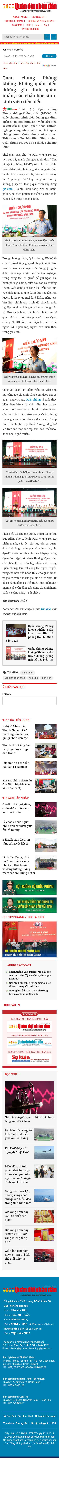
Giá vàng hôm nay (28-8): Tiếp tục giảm (16, 1215)
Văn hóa (6, 49)
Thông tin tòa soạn (45, 1416)
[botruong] (29, 887)
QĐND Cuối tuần (14, 21)
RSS (53, 1423)
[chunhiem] (29, 905)
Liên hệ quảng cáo (39, 1423)
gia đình (7, 189)
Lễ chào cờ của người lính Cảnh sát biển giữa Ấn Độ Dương (17, 825)
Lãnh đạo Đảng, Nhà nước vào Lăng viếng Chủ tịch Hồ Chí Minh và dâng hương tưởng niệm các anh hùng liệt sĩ (18, 865)
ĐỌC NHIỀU (12, 1074)
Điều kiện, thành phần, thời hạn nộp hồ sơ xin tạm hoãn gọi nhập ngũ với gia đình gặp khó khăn (18, 1174)
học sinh (33, 677)
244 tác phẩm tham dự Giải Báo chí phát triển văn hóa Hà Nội (17, 784)
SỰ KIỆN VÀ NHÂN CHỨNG (41, 21)
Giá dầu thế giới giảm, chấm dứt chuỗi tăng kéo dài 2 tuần (16, 808)
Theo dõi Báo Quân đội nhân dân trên (21, 66)
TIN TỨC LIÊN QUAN (16, 719)
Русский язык (30, 29)
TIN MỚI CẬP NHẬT (15, 798)
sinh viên (46, 677)
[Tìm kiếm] (47, 37)
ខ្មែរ (45, 25)
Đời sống (18, 49)
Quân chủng (33, 399)
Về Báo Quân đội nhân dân (18, 1416)
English (17, 25)
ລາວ (37, 25)
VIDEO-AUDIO (20, 17)
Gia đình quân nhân (14, 677)
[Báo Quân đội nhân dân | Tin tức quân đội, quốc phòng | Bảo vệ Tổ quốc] (29, 7)
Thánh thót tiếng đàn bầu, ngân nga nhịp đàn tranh (16, 749)
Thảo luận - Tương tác (15, 1423)
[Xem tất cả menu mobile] (54, 37)
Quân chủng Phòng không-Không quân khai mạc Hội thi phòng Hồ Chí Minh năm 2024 (29, 633)
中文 (29, 25)
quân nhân (27, 672)
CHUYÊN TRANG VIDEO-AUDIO (23, 917)
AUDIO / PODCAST (19, 965)
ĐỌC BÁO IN (38, 17)
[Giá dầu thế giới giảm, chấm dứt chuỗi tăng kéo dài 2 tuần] (29, 1097)
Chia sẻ (49, 56)
